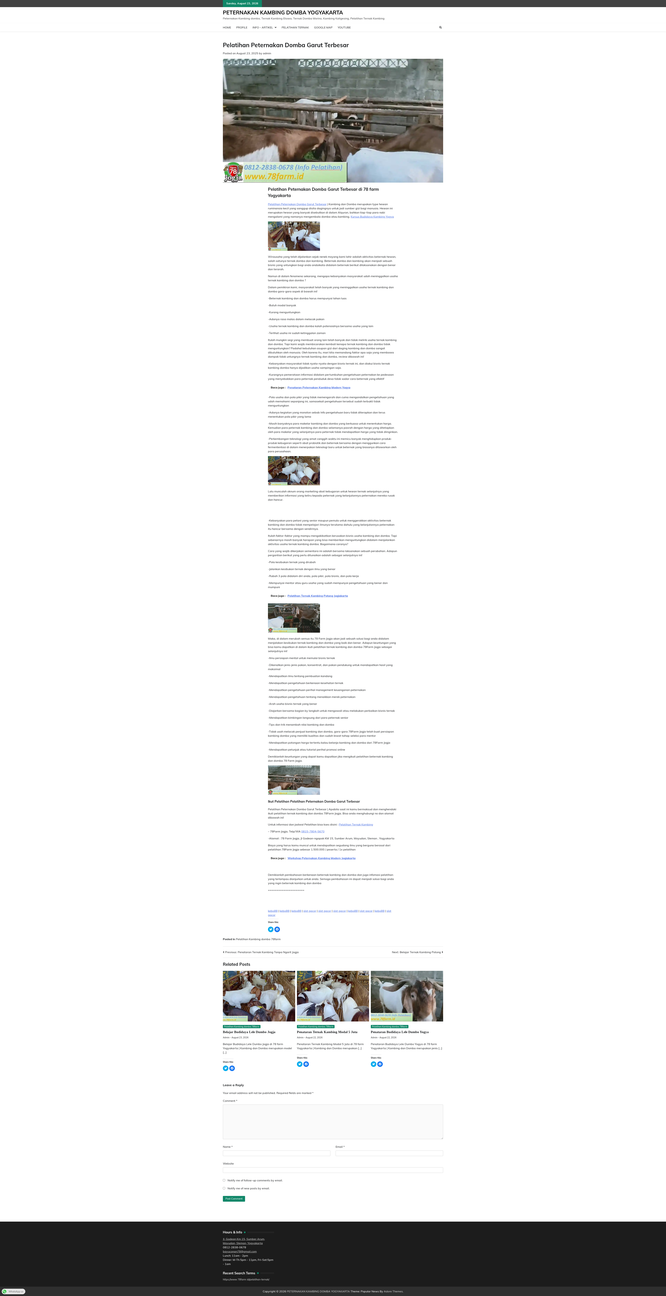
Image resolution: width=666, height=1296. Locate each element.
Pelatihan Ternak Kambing (356, 824)
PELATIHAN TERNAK (295, 27)
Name (228, 1146)
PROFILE (241, 27)
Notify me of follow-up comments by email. (255, 1180)
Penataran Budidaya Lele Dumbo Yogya (400, 1032)
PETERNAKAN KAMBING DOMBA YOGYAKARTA (283, 12)
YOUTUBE (344, 27)
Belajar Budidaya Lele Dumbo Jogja (249, 1032)
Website (228, 1163)
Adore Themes (393, 1291)
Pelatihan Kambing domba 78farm (258, 939)
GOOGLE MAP (323, 27)
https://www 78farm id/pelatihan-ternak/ (246, 1279)
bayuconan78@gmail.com (240, 1251)
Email (340, 1146)
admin (267, 53)
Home (227, 27)
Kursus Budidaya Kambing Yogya (372, 216)
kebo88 (273, 911)
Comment (230, 1100)
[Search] (440, 27)
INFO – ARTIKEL (263, 27)
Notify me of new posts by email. (249, 1188)
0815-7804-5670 (313, 831)
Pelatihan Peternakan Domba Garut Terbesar (297, 204)
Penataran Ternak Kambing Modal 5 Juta (327, 1032)
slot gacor (309, 911)
